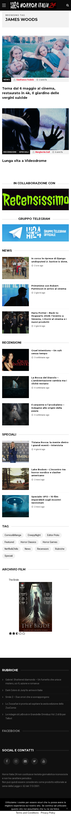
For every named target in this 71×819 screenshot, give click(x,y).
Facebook (11, 731)
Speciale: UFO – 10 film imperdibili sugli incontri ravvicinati (46, 499)
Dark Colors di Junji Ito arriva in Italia (23, 690)
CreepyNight (34, 535)
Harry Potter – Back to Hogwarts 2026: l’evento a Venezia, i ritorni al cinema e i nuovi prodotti (49, 317)
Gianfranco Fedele (25, 80)
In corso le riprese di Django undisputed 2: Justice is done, (49, 260)
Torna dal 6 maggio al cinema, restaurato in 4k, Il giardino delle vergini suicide (30, 93)
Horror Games (50, 542)
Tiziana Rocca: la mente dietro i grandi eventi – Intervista (50, 444)
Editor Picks (53, 535)
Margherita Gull (42, 152)
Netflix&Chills (11, 549)
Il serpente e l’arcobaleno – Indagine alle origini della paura (47, 407)
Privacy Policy (48, 812)
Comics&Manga (13, 535)
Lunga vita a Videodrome (24, 161)
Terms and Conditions (27, 812)
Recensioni (9, 152)
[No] (67, 808)
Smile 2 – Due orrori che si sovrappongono (27, 697)
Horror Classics (28, 542)
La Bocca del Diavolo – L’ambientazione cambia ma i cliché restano (49, 380)
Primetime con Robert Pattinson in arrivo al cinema (48, 287)
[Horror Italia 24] (32, 9)
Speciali (24, 152)
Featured (9, 542)
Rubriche (59, 549)
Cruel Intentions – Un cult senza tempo (46, 352)
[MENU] (4, 5)
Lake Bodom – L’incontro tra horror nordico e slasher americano (48, 472)
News (6, 80)
